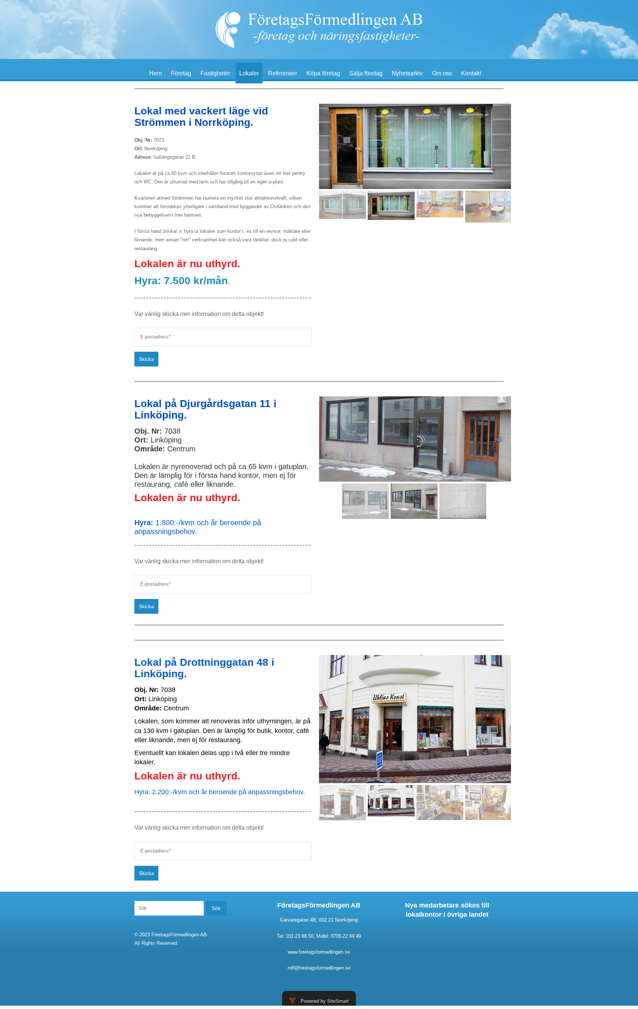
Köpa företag (323, 73)
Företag (181, 73)
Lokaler (249, 73)
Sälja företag (366, 73)
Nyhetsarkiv (407, 73)
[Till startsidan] (319, 29)
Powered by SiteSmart (325, 1001)
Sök (216, 908)
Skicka (146, 359)
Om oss (442, 73)
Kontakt (471, 73)
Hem (155, 73)
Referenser (282, 73)
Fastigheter (215, 73)
